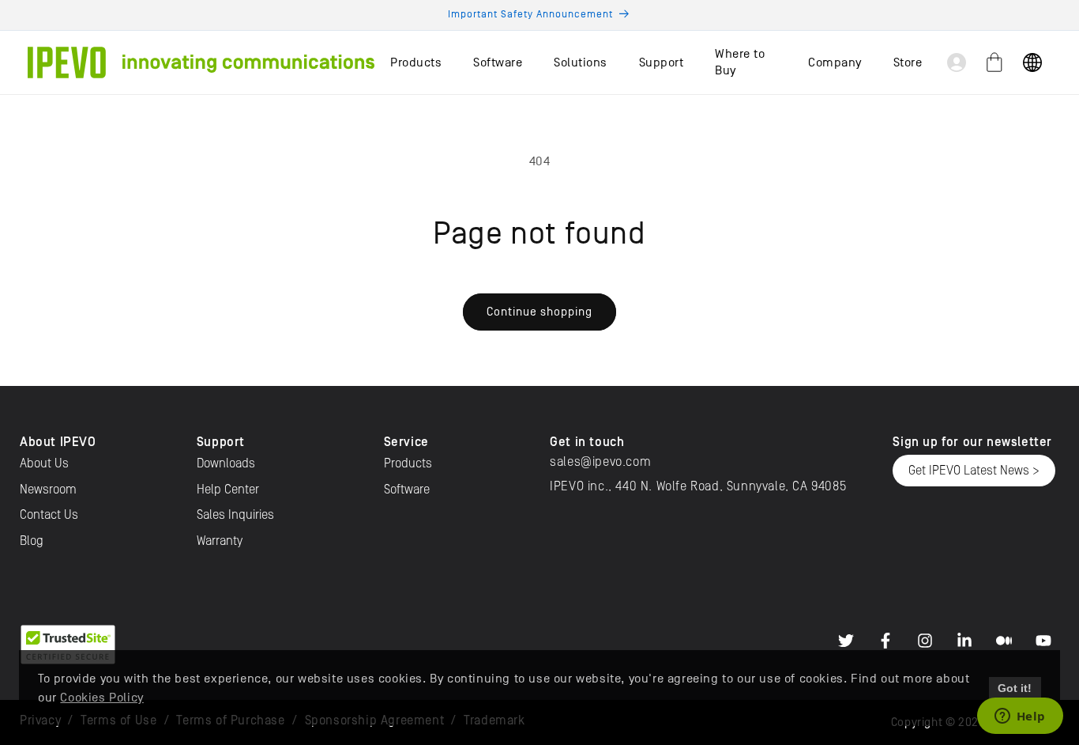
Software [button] (497, 62)
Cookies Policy (101, 697)
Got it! (1015, 688)
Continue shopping (539, 311)
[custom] (846, 640)
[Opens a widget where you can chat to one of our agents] (1019, 717)
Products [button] (416, 62)
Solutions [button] (580, 62)
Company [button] (835, 62)
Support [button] (661, 62)
